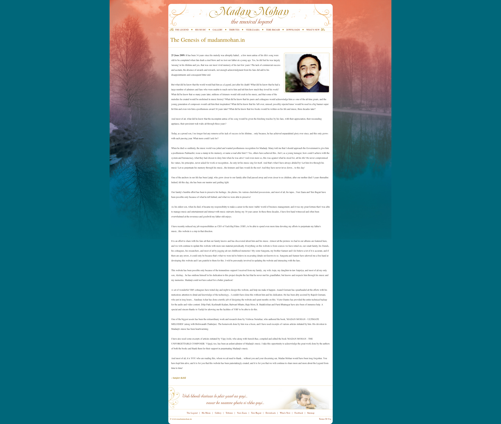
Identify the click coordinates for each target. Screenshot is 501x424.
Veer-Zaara (242, 412)
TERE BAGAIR (273, 29)
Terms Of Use (325, 418)
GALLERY (218, 29)
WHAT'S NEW (313, 29)
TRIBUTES (234, 29)
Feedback (299, 412)
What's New (285, 412)
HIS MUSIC (200, 29)
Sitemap (310, 412)
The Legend (192, 412)
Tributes (229, 412)
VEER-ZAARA (253, 29)
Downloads (271, 412)
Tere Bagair (256, 412)
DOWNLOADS (293, 29)
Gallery (218, 412)
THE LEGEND (182, 29)
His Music (206, 412)
